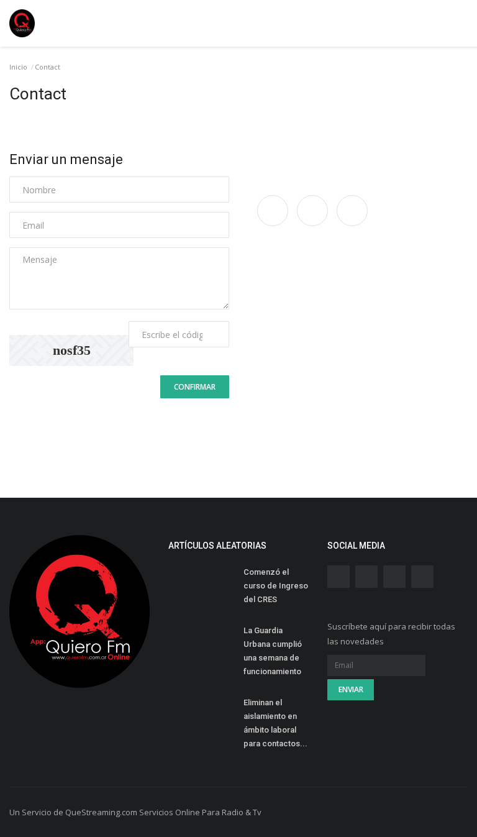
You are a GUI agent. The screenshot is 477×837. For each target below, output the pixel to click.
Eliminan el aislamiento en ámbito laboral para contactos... (275, 723)
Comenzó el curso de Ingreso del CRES (275, 585)
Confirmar (195, 387)
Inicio (18, 66)
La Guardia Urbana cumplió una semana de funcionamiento (273, 651)
